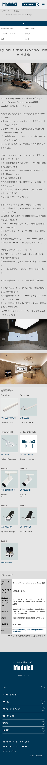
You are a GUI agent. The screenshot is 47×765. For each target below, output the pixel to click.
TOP (4, 688)
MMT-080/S (5, 455)
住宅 (2, 39)
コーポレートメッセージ (11, 695)
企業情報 (6, 730)
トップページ (5, 11)
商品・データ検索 (9, 716)
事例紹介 (17, 11)
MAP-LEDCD (24, 418)
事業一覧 (6, 702)
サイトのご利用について (11, 746)
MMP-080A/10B (25, 527)
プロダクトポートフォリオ (12, 709)
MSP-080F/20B (6, 563)
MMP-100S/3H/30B (8, 490)
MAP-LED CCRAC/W (8, 418)
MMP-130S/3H (25, 490)
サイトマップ (26, 746)
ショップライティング (8, 34)
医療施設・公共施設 (7, 28)
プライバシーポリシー (10, 751)
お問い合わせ (28, 4)
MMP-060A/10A (6, 527)
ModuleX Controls (26, 455)
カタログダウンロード (10, 742)
